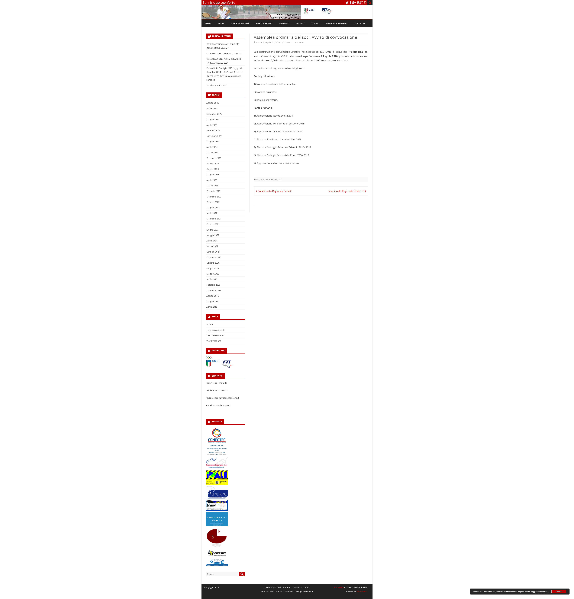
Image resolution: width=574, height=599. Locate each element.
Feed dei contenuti (215, 330)
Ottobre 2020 (212, 262)
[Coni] (213, 367)
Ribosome (339, 587)
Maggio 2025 (212, 119)
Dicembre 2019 (213, 290)
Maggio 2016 (212, 301)
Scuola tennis (264, 23)
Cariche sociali (240, 23)
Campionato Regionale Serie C (274, 191)
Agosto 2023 (212, 163)
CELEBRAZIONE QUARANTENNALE (223, 53)
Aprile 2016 (211, 306)
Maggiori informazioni (539, 591)
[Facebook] (350, 2)
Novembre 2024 (214, 135)
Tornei (315, 23)
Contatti (359, 23)
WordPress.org (213, 340)
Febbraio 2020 (213, 284)
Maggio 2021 (212, 235)
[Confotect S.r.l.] (217, 455)
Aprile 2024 (211, 147)
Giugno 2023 (212, 169)
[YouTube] (358, 2)
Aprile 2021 (211, 240)
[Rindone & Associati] (217, 497)
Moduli (300, 23)
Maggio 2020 (212, 273)
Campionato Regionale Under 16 (346, 191)
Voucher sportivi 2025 (216, 85)
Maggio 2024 (212, 141)
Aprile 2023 (211, 180)
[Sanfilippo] (217, 509)
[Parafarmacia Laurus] (217, 525)
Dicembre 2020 (213, 257)
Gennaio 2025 (213, 130)
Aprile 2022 (211, 213)
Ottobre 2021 (212, 224)
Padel (221, 23)
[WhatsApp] (365, 2)
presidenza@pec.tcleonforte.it (224, 397)
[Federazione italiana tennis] (226, 367)
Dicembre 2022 (213, 196)
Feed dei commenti (215, 335)
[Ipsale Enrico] (217, 484)
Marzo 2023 (212, 185)
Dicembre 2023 (213, 158)
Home (208, 23)
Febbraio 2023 (213, 191)
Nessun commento (294, 42)
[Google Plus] (354, 2)
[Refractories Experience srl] (217, 468)
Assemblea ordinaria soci (269, 179)
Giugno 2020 (212, 268)
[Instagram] (361, 2)
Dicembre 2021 (213, 218)
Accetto (559, 591)
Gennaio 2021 (213, 251)
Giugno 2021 (212, 229)
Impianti (284, 23)
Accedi (209, 324)
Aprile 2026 (211, 108)
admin (259, 42)
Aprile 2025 (211, 125)
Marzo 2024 (212, 152)
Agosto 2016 (212, 295)
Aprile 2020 (211, 279)
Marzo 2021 (212, 246)
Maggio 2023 (212, 174)
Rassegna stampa (336, 23)
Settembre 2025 (214, 113)
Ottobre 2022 (212, 202)
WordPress (362, 591)
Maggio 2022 (212, 207)
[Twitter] (347, 2)
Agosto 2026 (212, 102)
